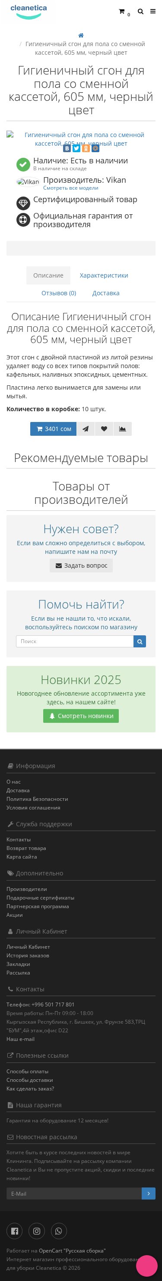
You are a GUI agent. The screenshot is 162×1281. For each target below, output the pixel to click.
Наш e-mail (20, 1039)
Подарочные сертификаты (40, 897)
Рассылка (18, 972)
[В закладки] (104, 429)
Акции (14, 915)
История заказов (27, 955)
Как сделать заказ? (30, 1088)
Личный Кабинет (28, 946)
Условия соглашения (33, 807)
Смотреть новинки (85, 716)
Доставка (106, 293)
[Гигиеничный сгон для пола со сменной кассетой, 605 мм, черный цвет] (81, 139)
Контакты (18, 839)
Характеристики (104, 275)
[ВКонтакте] (67, 148)
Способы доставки (29, 1080)
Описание (48, 275)
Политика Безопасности (37, 799)
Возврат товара (26, 848)
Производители (26, 889)
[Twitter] (76, 148)
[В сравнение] (123, 429)
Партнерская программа (37, 906)
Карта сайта (21, 856)
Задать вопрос (85, 565)
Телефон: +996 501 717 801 (40, 1004)
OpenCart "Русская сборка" (72, 1250)
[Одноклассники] (86, 148)
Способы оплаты (27, 1071)
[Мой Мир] (95, 148)
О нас (13, 781)
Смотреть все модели (70, 187)
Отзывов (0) (58, 293)
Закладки (18, 964)
